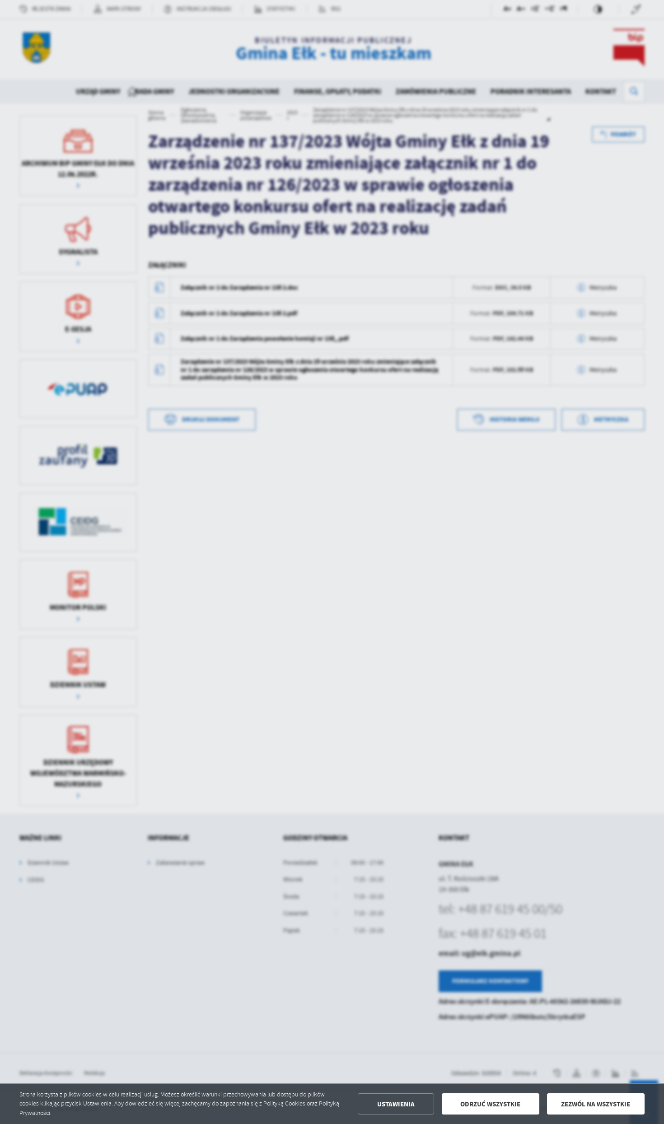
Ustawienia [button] (396, 1104)
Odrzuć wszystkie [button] (490, 1104)
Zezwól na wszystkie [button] (595, 1104)
